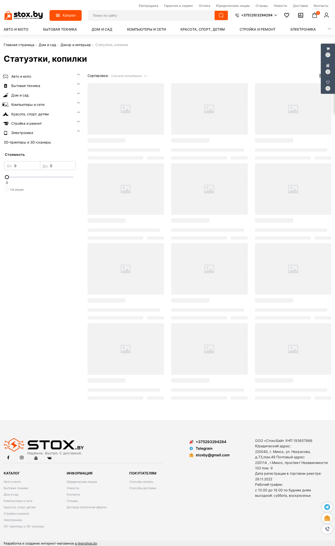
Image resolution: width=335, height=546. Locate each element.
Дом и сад (102, 29)
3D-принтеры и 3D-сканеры (24, 526)
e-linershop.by (86, 543)
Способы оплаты (141, 482)
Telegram (204, 448)
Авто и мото (16, 29)
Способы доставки (142, 488)
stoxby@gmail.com (213, 455)
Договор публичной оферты (87, 507)
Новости (73, 488)
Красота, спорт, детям (202, 29)
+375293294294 (211, 441)
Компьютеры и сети (146, 29)
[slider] (40, 177)
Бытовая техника (60, 29)
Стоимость (15, 154)
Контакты (73, 494)
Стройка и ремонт (257, 29)
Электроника (303, 29)
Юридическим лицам (82, 482)
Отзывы (72, 501)
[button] (327, 529)
